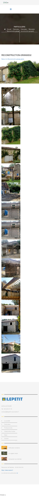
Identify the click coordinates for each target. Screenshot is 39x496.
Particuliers (16, 29)
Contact (6, 438)
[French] (4, 2)
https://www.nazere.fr (7, 470)
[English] (7, 2)
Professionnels (8, 428)
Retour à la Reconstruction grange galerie (12, 59)
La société (7, 421)
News (5, 435)
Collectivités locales (9, 431)
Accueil (9, 29)
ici (17, 473)
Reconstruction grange (13, 31)
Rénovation (32, 29)
